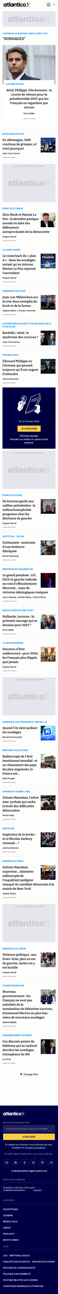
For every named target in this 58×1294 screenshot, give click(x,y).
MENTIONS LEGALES (19, 1255)
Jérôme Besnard (10, 378)
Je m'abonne (29, 428)
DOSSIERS (8, 1215)
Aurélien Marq (24, 597)
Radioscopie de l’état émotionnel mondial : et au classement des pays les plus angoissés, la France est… (19, 765)
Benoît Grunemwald (12, 737)
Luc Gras (6, 1059)
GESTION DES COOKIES (43, 1261)
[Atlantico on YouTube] (51, 1162)
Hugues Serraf (9, 236)
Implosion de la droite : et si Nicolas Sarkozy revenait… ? (19, 839)
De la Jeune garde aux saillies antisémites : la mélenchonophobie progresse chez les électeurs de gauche (18, 509)
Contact (37, 1190)
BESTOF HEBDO (11, 1240)
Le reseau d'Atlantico (14, 1190)
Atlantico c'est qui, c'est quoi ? (19, 1188)
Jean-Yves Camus (11, 153)
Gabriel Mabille (9, 1022)
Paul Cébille (29, 113)
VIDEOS (7, 1227)
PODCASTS (8, 1233)
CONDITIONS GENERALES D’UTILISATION (23, 1286)
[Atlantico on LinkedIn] (33, 1162)
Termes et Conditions (35, 1147)
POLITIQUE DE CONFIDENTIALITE (19, 1267)
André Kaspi (8, 815)
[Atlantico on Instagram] (42, 1162)
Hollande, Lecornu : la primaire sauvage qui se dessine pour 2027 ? (19, 621)
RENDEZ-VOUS (10, 1221)
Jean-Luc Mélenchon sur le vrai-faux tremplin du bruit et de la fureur (20, 301)
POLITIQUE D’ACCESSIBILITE (17, 1274)
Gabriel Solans (9, 893)
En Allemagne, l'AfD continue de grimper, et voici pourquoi (19, 144)
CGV (5, 1255)
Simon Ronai (40, 597)
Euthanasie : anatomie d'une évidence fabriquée (18, 547)
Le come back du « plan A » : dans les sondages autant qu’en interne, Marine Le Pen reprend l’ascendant (19, 264)
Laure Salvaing (9, 597)
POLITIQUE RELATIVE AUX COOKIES (20, 1280)
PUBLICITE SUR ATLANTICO (16, 1261)
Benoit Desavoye (10, 556)
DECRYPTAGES (10, 1209)
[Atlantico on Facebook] (24, 1162)
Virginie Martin (9, 310)
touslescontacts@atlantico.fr (29, 1171)
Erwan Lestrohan (27, 310)
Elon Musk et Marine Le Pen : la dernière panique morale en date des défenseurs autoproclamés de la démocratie (25, 223)
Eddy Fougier (8, 778)
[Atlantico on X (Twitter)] (15, 1162)
